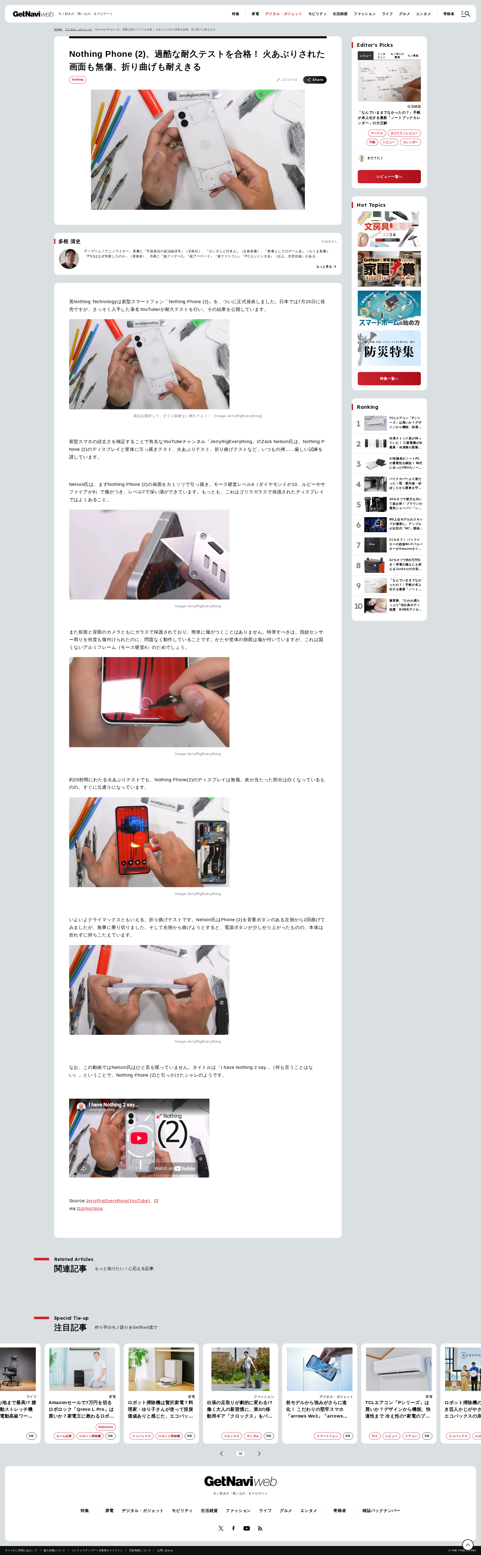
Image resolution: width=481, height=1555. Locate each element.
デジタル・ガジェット (283, 14)
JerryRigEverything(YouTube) (118, 1200)
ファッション (365, 14)
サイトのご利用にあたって (21, 1550)
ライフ (387, 14)
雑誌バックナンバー (381, 1510)
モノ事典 (413, 55)
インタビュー (382, 55)
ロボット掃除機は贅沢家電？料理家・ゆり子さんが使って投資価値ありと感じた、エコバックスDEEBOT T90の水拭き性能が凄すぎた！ (83, 1410)
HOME (58, 29)
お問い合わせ (165, 1550)
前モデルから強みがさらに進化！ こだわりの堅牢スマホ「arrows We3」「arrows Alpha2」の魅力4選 (238, 1410)
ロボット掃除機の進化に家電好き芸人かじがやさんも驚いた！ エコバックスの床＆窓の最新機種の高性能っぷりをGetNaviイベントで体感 (399, 1410)
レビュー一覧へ (390, 176)
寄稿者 (448, 14)
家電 (255, 14)
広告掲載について (140, 1550)
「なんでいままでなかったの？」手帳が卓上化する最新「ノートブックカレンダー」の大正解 (389, 117)
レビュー (365, 55)
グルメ (404, 14)
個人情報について (54, 1550)
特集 (235, 14)
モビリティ (317, 14)
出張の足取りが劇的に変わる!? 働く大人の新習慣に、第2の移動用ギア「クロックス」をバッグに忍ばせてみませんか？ (162, 1410)
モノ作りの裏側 (397, 55)
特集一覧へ (389, 378)
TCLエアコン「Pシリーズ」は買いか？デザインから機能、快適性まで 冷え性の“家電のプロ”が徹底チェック (320, 1410)
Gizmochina (90, 1208)
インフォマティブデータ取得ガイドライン (97, 1550)
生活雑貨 (340, 14)
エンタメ (423, 14)
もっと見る (326, 266)
